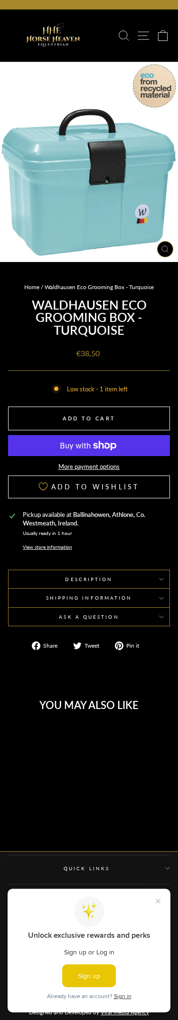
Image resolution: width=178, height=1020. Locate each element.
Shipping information (89, 598)
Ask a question (89, 617)
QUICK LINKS (87, 868)
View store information (47, 547)
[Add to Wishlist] (59, 734)
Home (31, 287)
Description (88, 579)
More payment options (89, 466)
